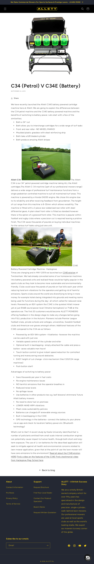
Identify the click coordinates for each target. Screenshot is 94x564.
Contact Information (14, 487)
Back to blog (48, 470)
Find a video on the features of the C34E (36, 457)
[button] (5, 9)
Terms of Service (13, 504)
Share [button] (16, 98)
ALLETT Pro (50, 561)
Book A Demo (39, 507)
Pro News (10, 493)
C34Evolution (69, 272)
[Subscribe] (47, 545)
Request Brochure (41, 487)
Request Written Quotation (45, 512)
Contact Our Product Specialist (42, 499)
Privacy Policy (12, 498)
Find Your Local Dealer (43, 493)
